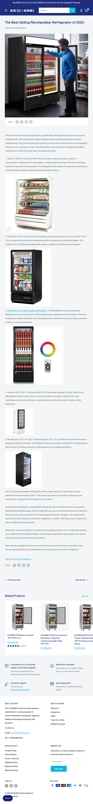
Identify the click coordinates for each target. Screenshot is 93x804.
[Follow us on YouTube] (15, 785)
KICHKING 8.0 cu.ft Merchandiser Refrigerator (27, 310)
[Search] (73, 10)
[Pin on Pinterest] (21, 122)
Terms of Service (12, 758)
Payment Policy (11, 766)
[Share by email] (31, 122)
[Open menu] (6, 10)
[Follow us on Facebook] (6, 785)
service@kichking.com (20, 689)
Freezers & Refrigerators (15, 28)
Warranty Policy (11, 770)
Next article (80, 580)
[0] (86, 10)
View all (85, 596)
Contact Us (55, 712)
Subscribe (58, 769)
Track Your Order (58, 720)
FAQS (53, 716)
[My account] (81, 10)
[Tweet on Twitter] (26, 122)
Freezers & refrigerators (21, 559)
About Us (54, 708)
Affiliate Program (58, 724)
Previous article (14, 580)
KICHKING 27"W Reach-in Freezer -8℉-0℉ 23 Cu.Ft (20, 636)
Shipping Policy (11, 762)
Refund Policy (11, 754)
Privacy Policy (10, 750)
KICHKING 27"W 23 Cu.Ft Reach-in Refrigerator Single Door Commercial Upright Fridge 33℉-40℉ (54, 639)
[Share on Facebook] (17, 122)
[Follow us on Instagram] (11, 785)
